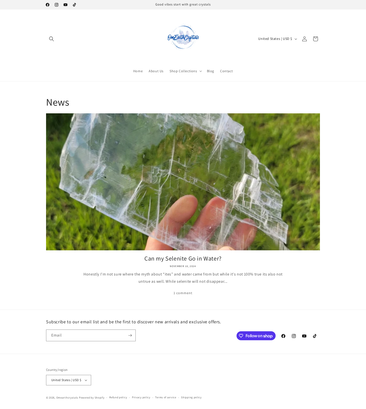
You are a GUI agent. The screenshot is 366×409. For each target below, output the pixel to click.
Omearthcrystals (67, 397)
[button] (51, 38)
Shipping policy (191, 397)
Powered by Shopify (92, 397)
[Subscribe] (129, 335)
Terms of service (165, 397)
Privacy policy (141, 397)
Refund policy (118, 397)
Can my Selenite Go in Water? (183, 258)
